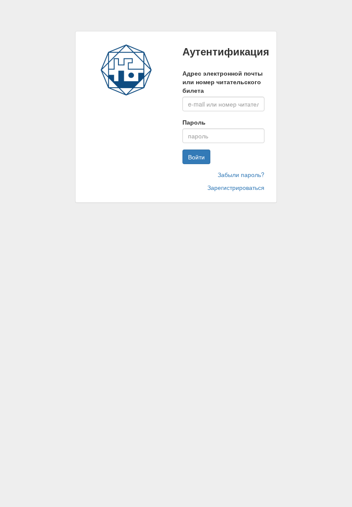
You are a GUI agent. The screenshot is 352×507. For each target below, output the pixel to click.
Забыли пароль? (241, 174)
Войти (196, 157)
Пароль (194, 122)
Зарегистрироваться (235, 187)
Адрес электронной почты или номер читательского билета (222, 82)
